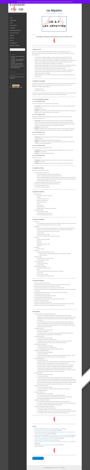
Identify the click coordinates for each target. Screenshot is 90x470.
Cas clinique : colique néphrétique (17, 63)
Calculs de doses (13, 25)
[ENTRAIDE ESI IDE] (17, 7)
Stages (11, 22)
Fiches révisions (13, 20)
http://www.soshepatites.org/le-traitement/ (44, 438)
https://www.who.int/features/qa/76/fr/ (43, 430)
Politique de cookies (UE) (14, 45)
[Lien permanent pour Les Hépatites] (54, 23)
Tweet (33, 34)
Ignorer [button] (71, 1)
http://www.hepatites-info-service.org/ (57, 435)
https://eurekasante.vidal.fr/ (47, 444)
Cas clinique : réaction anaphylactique (17, 59)
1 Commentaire (60, 13)
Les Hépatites (54, 10)
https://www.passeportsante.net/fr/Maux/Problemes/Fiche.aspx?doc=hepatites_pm (52, 441)
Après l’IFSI (12, 35)
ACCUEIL (11, 17)
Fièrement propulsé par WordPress (49, 467)
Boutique (12, 40)
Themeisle (63, 467)
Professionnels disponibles (15, 30)
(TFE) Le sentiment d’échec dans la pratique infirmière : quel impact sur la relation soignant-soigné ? (18, 66)
